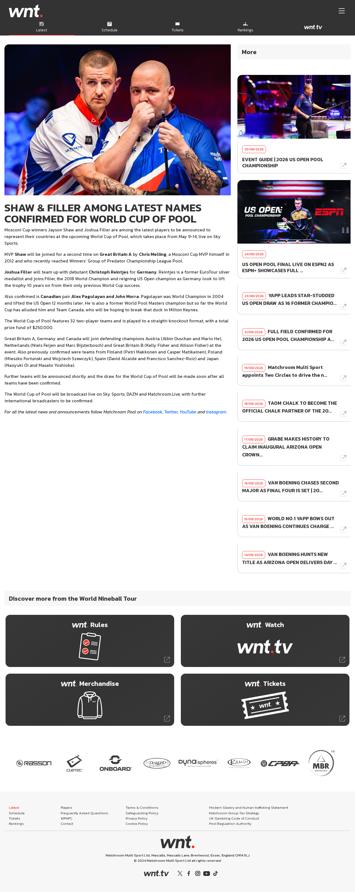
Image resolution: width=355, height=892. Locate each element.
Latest (14, 807)
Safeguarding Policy (142, 813)
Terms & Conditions (142, 807)
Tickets (14, 818)
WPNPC (66, 818)
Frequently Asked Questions (84, 813)
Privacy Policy (137, 818)
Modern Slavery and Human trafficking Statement (248, 807)
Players (66, 807)
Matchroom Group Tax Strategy (234, 813)
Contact (67, 823)
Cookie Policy (137, 823)
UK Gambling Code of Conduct (234, 818)
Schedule (17, 813)
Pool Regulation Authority (230, 823)
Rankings (16, 823)
